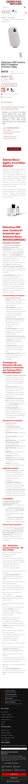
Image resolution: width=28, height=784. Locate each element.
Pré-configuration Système (8, 737)
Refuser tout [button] (14, 778)
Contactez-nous (5, 730)
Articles (3, 17)
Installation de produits (7, 735)
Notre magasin (7, 130)
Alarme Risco (11, 17)
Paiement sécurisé (5, 719)
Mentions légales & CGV (7, 717)
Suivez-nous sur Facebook (10, 138)
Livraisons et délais (6, 714)
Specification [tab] (14, 149)
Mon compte (4, 712)
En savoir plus (13, 760)
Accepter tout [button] (14, 774)
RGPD (2, 724)
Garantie (3, 722)
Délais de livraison (8, 133)
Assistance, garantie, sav (10, 136)
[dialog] (14, 767)
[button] (14, 781)
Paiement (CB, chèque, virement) (12, 131)
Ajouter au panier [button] (9, 85)
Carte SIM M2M (5, 740)
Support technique (6, 732)
